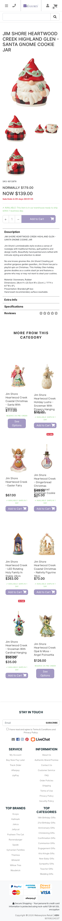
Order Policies (46, 780)
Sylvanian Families (16, 850)
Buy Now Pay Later (15, 760)
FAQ (47, 775)
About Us (46, 755)
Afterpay (15, 770)
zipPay (15, 775)
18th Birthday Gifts (46, 817)
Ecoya (16, 814)
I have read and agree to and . (32, 731)
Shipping (46, 785)
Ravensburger (15, 839)
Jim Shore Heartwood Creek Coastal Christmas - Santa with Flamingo (17, 401)
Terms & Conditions (42, 729)
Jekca (16, 824)
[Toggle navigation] (6, 6)
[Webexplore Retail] (31, 5)
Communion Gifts (46, 843)
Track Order (15, 765)
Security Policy (46, 801)
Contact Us (46, 765)
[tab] (31, 261)
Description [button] (12, 232)
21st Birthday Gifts (46, 822)
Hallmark (15, 819)
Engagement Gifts (46, 848)
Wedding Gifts (46, 874)
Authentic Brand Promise (46, 760)
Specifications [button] (13, 306)
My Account (15, 755)
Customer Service (46, 770)
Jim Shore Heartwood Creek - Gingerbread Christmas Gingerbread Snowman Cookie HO (45, 485)
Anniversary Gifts (46, 828)
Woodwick (15, 870)
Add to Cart (37, 219)
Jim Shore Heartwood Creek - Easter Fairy (16, 482)
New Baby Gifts (46, 858)
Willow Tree (15, 865)
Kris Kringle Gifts (46, 853)
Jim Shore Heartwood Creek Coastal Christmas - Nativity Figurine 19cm (45, 569)
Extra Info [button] (10, 299)
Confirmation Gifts (46, 838)
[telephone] (14, 5)
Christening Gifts (47, 833)
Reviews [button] (10, 313)
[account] (47, 5)
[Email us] (13, 739)
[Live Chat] (40, 739)
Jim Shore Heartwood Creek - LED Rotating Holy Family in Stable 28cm (16, 569)
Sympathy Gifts (46, 863)
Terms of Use (46, 790)
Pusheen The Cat (15, 834)
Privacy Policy (31, 732)
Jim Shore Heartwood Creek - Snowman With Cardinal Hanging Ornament (16, 649)
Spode (15, 844)
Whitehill (15, 860)
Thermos (15, 855)
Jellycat (15, 829)
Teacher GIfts (46, 869)
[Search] (54, 17)
